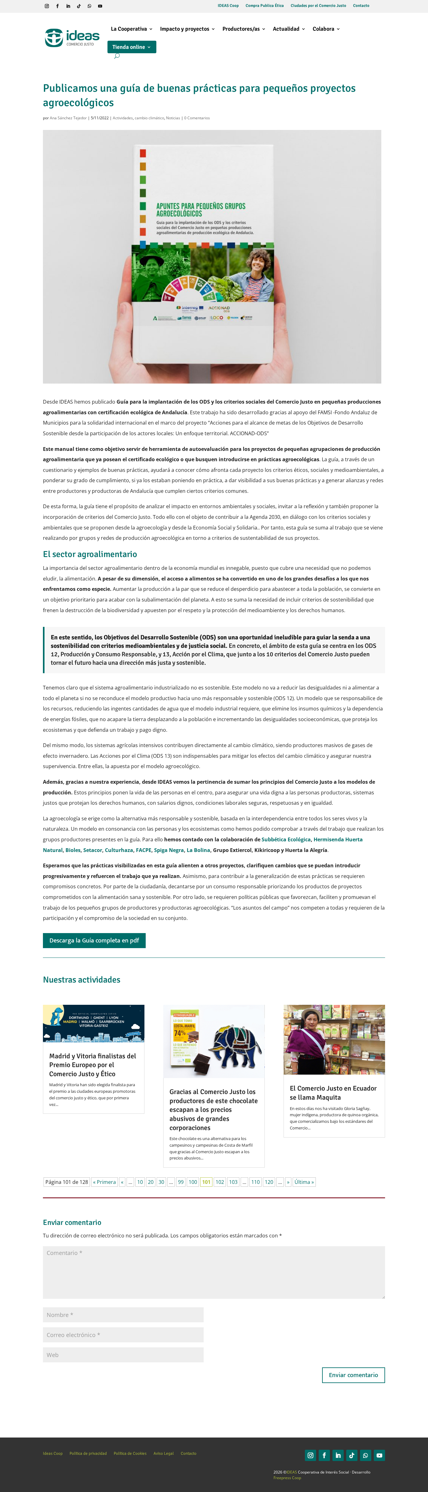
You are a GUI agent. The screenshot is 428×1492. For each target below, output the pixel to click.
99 (181, 1182)
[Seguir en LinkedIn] (68, 6)
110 (255, 1182)
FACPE (143, 850)
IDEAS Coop (228, 5)
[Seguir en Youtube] (100, 6)
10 (140, 1182)
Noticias (173, 118)
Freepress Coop (287, 1477)
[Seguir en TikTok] (79, 6)
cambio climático (149, 118)
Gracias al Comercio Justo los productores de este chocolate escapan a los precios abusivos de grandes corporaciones (214, 1109)
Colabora (323, 28)
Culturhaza (119, 850)
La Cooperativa (129, 28)
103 (233, 1182)
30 (161, 1182)
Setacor (92, 850)
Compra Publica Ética (265, 5)
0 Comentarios (197, 118)
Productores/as (241, 28)
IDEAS (291, 1472)
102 (220, 1182)
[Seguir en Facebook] (58, 6)
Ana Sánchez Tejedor (68, 118)
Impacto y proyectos (184, 28)
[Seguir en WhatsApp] (90, 6)
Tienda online (128, 47)
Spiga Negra (169, 850)
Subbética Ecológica (285, 839)
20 (151, 1182)
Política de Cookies (130, 1453)
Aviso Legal (164, 1453)
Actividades (123, 118)
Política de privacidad (88, 1453)
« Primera (104, 1182)
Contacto (361, 5)
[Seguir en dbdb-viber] (111, 6)
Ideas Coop (53, 1453)
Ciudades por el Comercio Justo (318, 5)
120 (269, 1182)
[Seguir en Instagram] (47, 6)
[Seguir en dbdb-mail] (121, 6)
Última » (304, 1182)
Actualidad (286, 28)
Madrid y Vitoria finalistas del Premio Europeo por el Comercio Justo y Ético (92, 1065)
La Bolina (198, 850)
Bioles (73, 850)
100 (193, 1182)
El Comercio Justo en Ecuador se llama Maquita (333, 1093)
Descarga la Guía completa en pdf (94, 940)
